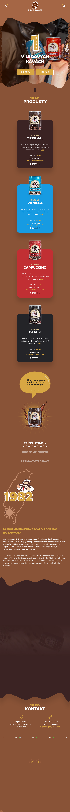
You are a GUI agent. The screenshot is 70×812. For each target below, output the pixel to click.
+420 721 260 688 (50, 724)
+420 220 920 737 (50, 722)
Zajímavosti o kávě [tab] (35, 461)
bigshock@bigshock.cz (50, 727)
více (42, 150)
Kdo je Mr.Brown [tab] (35, 452)
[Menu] (64, 6)
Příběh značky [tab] (35, 443)
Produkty (44, 72)
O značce (25, 72)
